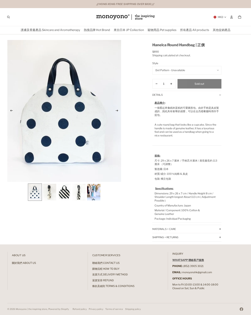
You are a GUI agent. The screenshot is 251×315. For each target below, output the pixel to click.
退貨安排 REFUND (103, 280)
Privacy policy (96, 309)
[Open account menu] (231, 17)
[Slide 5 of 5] (93, 192)
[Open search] (8, 17)
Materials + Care (164, 229)
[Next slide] (118, 111)
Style (155, 63)
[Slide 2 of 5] (49, 192)
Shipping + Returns (165, 237)
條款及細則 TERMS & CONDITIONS (113, 285)
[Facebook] (241, 309)
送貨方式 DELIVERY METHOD (110, 274)
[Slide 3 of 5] (64, 192)
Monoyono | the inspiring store (31, 309)
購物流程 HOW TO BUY (105, 268)
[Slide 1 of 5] (35, 192)
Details (157, 94)
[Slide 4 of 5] (79, 192)
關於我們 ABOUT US (24, 262)
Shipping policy (133, 309)
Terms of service (114, 309)
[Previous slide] (10, 111)
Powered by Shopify (58, 309)
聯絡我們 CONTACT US (106, 262)
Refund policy (80, 309)
